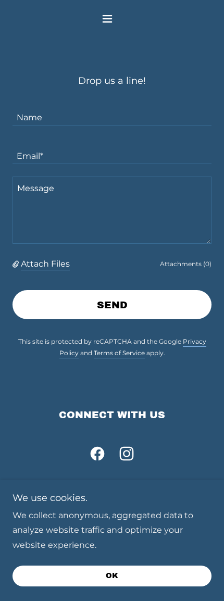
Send (112, 304)
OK (112, 576)
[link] (97, 455)
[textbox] (112, 112)
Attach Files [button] (45, 264)
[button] (112, 18)
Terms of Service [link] (119, 353)
